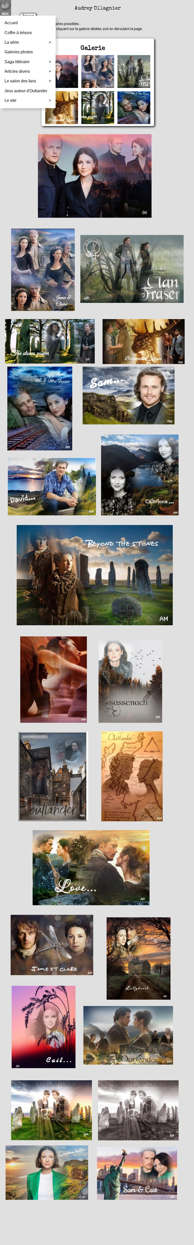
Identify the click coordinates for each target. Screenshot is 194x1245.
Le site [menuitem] (28, 100)
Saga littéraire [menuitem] (28, 62)
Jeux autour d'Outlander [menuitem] (26, 91)
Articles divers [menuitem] (28, 71)
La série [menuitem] (28, 42)
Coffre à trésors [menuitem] (18, 33)
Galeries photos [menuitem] (19, 52)
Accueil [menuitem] (11, 23)
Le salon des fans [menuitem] (28, 81)
